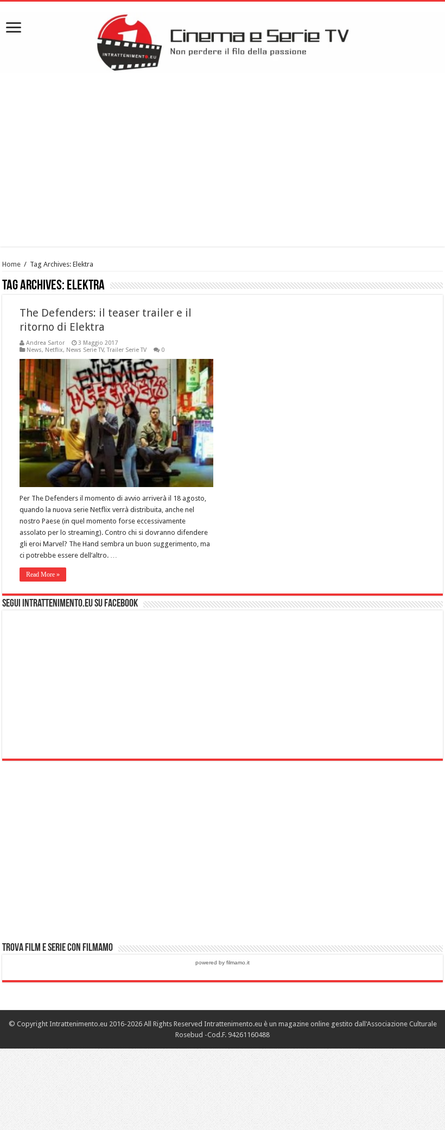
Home (11, 264)
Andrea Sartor (45, 342)
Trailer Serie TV (127, 349)
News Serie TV (85, 349)
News (34, 349)
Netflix (54, 349)
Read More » (43, 574)
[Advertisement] (222, 160)
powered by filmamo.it (222, 962)
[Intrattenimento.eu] (222, 41)
